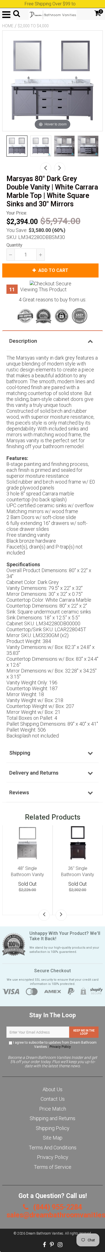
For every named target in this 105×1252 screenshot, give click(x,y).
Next (59, 168)
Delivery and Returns (34, 773)
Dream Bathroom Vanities (44, 1233)
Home (7, 26)
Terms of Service (52, 1167)
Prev (45, 168)
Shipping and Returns (52, 1118)
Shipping (19, 753)
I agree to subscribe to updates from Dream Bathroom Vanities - (54, 1045)
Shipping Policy (52, 1128)
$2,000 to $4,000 (33, 26)
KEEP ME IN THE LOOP (84, 1032)
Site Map (52, 1138)
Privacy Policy (60, 1047)
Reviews (19, 792)
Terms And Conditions (52, 1148)
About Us (52, 1089)
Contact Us (53, 1099)
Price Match (52, 1109)
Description (23, 341)
